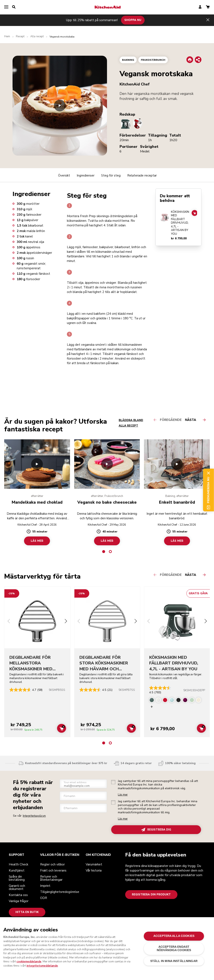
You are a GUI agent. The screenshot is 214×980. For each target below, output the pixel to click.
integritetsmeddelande (42, 966)
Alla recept (37, 36)
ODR (43, 898)
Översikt (64, 175)
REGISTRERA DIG (159, 830)
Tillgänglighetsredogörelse (59, 892)
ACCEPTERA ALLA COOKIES (173, 935)
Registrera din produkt (151, 894)
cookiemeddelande (29, 961)
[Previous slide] (8, 621)
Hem (7, 36)
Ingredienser (85, 175)
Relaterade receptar (142, 175)
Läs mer (123, 794)
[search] (14, 7)
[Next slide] (66, 621)
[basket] (208, 7)
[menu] (6, 7)
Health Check (18, 864)
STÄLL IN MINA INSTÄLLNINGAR (173, 961)
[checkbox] (113, 782)
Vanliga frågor (18, 901)
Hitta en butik (27, 912)
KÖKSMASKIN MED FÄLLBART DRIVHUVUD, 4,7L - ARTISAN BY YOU (180, 223)
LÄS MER (37, 541)
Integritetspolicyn (34, 816)
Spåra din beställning (17, 878)
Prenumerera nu (208, 490)
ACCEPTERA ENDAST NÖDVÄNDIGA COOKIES (174, 948)
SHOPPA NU (132, 20)
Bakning (128, 60)
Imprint (45, 886)
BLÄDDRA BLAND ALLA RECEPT (131, 423)
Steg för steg (111, 175)
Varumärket (94, 864)
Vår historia (94, 870)
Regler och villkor (52, 864)
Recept (20, 36)
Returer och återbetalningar (51, 878)
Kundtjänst (16, 870)
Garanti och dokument (17, 887)
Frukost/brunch (153, 60)
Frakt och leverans (53, 870)
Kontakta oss (18, 895)
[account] (200, 7)
